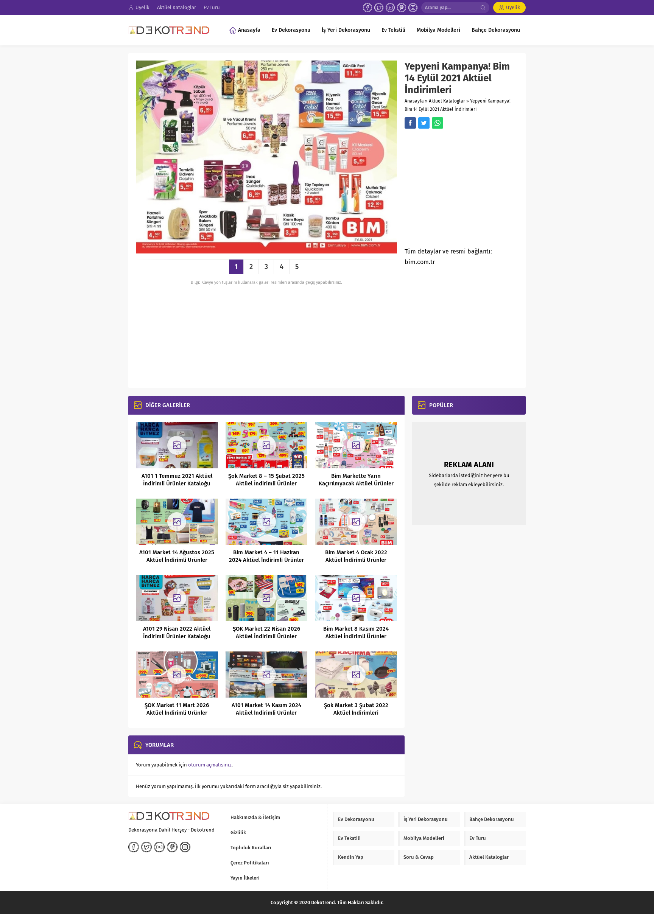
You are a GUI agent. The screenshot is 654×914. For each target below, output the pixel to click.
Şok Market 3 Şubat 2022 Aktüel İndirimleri (356, 709)
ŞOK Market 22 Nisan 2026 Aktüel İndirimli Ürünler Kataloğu (266, 636)
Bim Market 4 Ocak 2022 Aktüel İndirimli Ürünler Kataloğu (356, 560)
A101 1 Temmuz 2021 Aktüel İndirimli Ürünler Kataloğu (177, 480)
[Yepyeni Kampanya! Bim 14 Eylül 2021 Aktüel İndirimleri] (266, 250)
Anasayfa (414, 101)
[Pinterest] (401, 7)
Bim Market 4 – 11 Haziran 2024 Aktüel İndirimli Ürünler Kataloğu (266, 560)
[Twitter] (378, 7)
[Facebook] (367, 7)
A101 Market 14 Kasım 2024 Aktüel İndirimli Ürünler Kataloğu (266, 713)
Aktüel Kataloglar (447, 101)
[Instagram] (412, 7)
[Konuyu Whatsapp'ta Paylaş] (437, 123)
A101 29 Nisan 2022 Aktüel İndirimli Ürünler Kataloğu (176, 632)
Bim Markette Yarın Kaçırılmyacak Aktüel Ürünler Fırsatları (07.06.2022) (356, 483)
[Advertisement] (468, 190)
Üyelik (513, 7)
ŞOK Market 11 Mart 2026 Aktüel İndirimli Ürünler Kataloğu (177, 713)
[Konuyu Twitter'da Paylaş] (424, 123)
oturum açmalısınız (210, 765)
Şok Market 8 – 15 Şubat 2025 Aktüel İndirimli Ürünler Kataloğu (266, 483)
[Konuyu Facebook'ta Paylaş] (410, 123)
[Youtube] (390, 7)
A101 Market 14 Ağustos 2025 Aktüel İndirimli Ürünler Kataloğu (176, 560)
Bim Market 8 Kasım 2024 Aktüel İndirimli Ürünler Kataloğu (356, 636)
